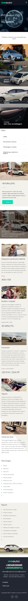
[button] (7, 202)
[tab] (14, 136)
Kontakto (5, 582)
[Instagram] (16, 596)
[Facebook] (12, 596)
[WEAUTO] (6, 3)
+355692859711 (14, 566)
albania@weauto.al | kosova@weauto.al (14, 571)
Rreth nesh (6, 586)
